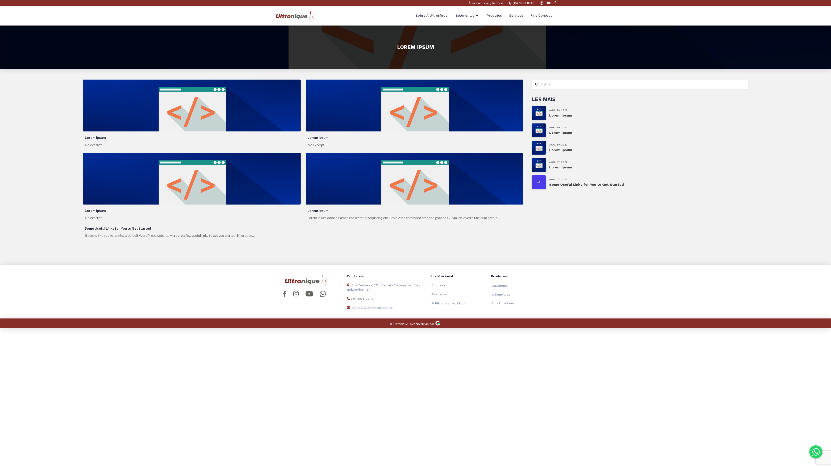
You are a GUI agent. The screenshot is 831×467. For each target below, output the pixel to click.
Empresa (438, 285)
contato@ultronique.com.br (373, 307)
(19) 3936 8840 (523, 3)
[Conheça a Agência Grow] (438, 323)
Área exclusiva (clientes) (486, 3)
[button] (467, 16)
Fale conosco (441, 294)
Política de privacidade (448, 303)
